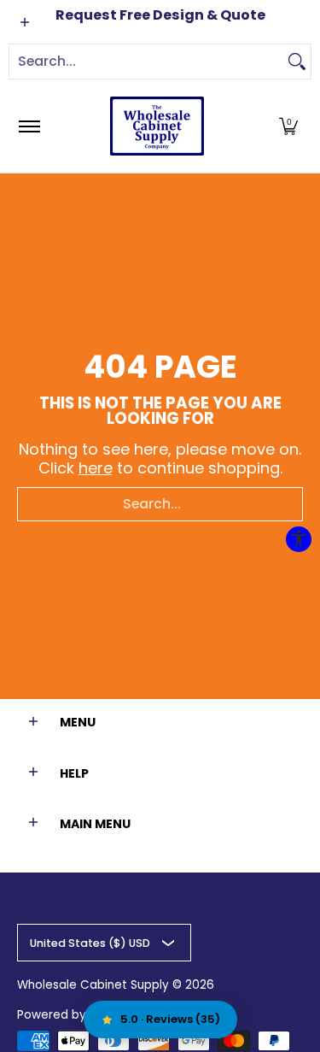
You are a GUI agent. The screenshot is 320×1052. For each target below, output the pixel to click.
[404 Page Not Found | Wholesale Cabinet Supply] (157, 126)
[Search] (297, 61)
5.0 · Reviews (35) (170, 1019)
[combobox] (146, 61)
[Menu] (28, 126)
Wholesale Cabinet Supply (93, 985)
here (96, 468)
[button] (288, 126)
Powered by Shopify (75, 1015)
